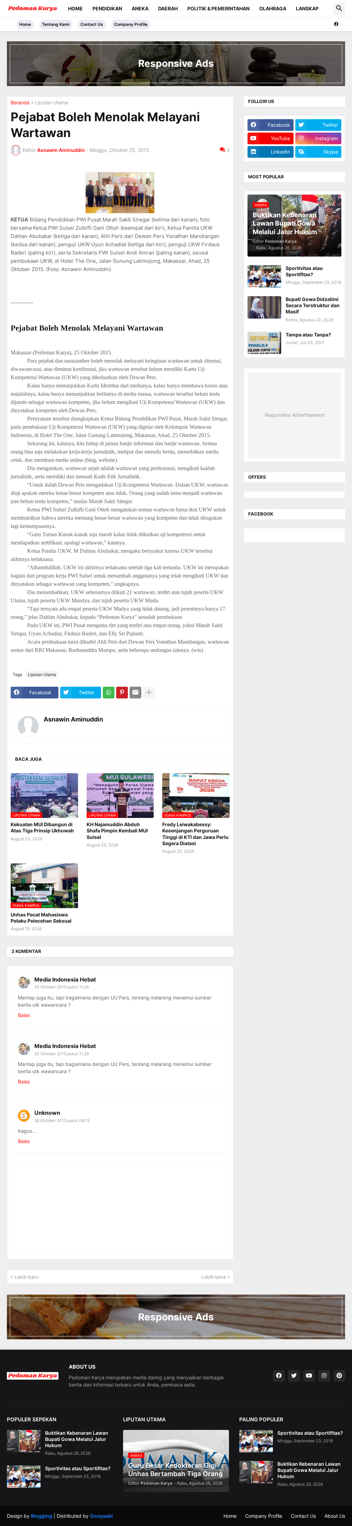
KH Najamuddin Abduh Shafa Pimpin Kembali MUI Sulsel (117, 830)
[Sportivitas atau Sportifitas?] (264, 276)
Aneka (140, 8)
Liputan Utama (51, 102)
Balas (24, 1015)
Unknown (47, 1112)
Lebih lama (213, 1277)
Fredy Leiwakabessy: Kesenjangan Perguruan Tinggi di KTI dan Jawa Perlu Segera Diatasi (195, 833)
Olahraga (272, 8)
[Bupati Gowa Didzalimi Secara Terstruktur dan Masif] (264, 307)
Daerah (168, 8)
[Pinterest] (122, 692)
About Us (334, 1516)
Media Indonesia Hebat (65, 979)
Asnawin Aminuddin (73, 719)
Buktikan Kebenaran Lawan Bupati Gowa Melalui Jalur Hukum (76, 1439)
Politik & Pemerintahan (218, 8)
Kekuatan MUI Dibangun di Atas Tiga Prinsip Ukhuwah (42, 827)
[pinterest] (339, 1376)
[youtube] (309, 1376)
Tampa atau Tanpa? (308, 335)
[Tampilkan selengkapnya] (149, 692)
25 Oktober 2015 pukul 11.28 (61, 986)
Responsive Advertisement (294, 415)
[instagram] (324, 1376)
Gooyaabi (101, 1516)
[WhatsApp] (108, 692)
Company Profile (130, 24)
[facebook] (336, 24)
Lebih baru (26, 1277)
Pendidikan (107, 8)
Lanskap (307, 8)
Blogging (41, 1516)
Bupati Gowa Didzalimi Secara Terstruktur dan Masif (313, 305)
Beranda (20, 102)
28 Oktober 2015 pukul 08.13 (62, 1120)
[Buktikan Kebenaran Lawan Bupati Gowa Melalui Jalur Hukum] (24, 1441)
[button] (339, 8)
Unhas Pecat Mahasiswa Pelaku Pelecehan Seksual (41, 918)
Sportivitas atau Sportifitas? (304, 271)
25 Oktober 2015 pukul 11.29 (61, 1053)
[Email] (135, 692)
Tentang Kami (55, 24)
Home (75, 8)
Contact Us (91, 24)
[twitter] (294, 1376)
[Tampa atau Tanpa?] (264, 343)
